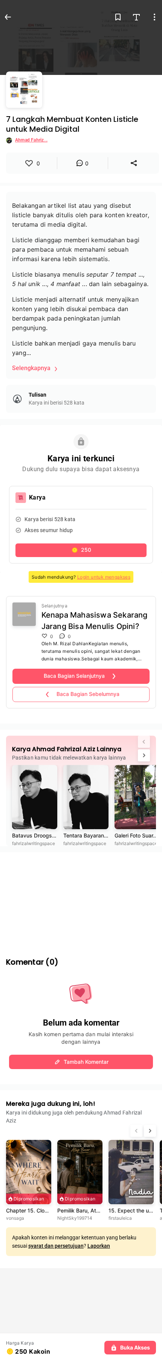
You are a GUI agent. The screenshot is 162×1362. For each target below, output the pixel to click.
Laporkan (98, 1246)
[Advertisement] (81, 899)
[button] (81, 550)
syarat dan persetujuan (56, 1246)
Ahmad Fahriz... (31, 140)
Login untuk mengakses (103, 577)
